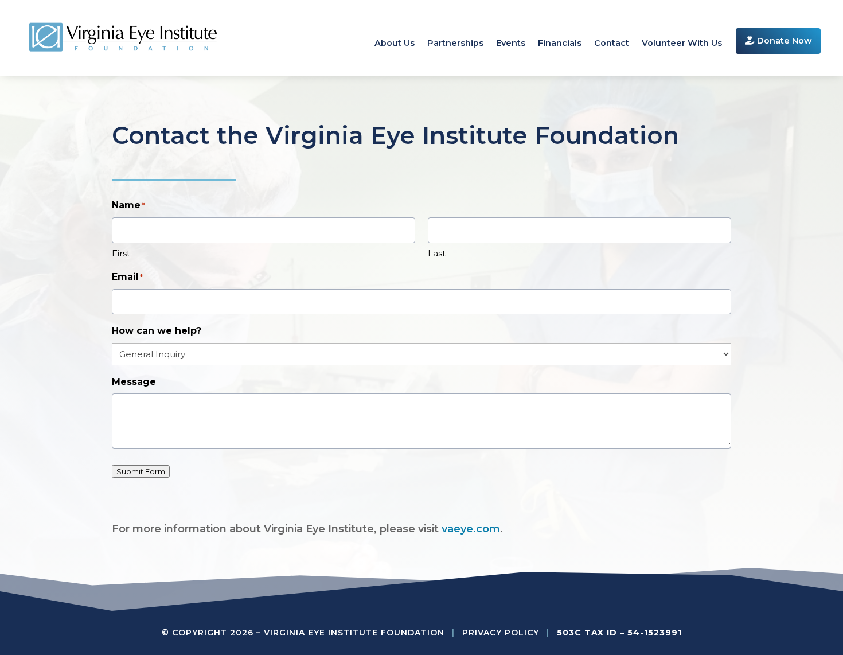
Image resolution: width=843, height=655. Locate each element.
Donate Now (783, 41)
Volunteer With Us (682, 43)
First (121, 253)
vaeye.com (471, 529)
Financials (559, 43)
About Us (394, 43)
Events (510, 43)
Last (437, 253)
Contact (611, 43)
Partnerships (455, 43)
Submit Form (140, 471)
